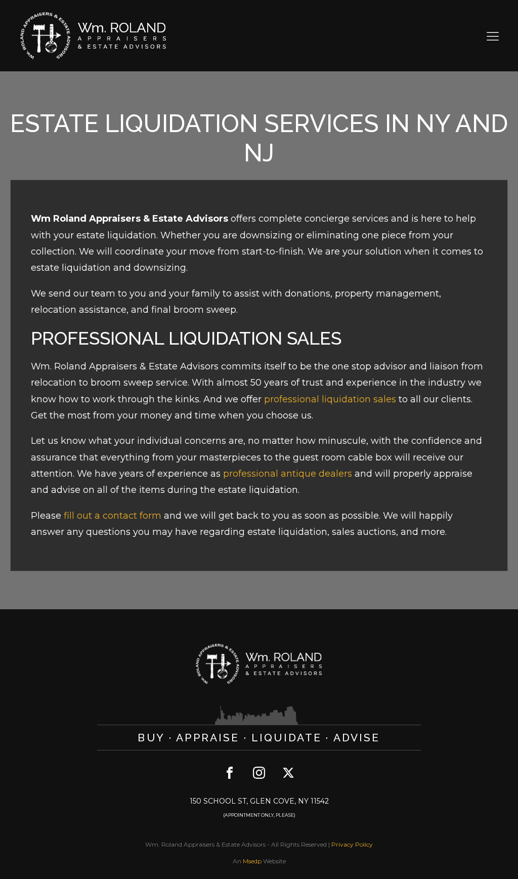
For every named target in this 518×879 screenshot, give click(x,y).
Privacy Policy (352, 844)
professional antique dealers (287, 473)
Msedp (252, 861)
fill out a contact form (112, 515)
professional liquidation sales (330, 399)
